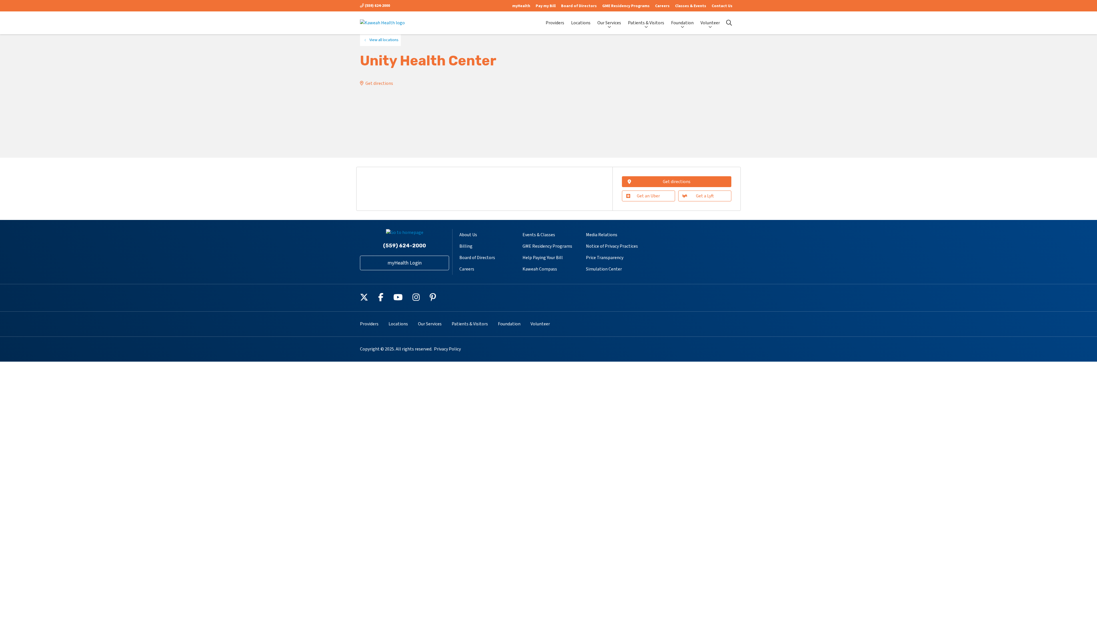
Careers (662, 6)
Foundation (682, 23)
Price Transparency (604, 258)
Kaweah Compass (540, 269)
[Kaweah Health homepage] (382, 22)
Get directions (379, 83)
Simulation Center (604, 269)
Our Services (609, 23)
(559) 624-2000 (377, 6)
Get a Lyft (705, 196)
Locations (580, 23)
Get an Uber (648, 196)
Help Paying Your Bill (543, 258)
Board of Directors (579, 6)
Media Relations (601, 235)
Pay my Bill (546, 6)
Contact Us (722, 6)
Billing (466, 246)
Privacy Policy (447, 349)
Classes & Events (690, 6)
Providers (555, 23)
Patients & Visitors (646, 23)
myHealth (521, 6)
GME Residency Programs (626, 6)
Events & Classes (539, 235)
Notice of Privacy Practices (612, 246)
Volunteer (710, 23)
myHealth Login (405, 263)
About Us (468, 235)
